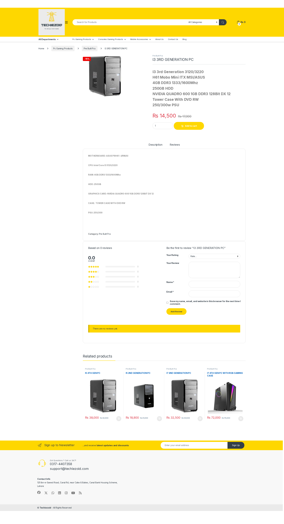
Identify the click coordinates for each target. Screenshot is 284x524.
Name (170, 282)
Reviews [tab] (175, 144)
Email (170, 291)
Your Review (172, 263)
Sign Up (236, 445)
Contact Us (173, 39)
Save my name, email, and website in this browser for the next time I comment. (205, 302)
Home (41, 48)
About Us (159, 39)
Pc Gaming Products (81, 39)
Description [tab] (155, 144)
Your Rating (172, 255)
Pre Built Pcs (90, 48)
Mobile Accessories (139, 39)
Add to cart (191, 126)
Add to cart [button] (118, 418)
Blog (184, 39)
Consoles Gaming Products (110, 39)
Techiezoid (45, 507)
